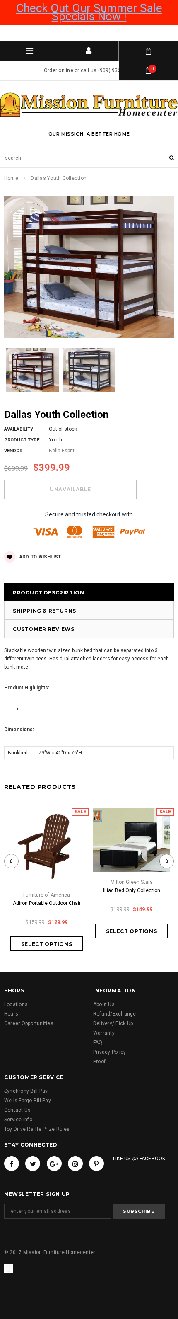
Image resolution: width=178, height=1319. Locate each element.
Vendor (13, 450)
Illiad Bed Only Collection (131, 890)
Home (11, 178)
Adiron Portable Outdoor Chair (47, 903)
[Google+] (54, 1163)
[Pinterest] (96, 1163)
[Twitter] (32, 1163)
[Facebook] (11, 1163)
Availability (18, 429)
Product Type (21, 440)
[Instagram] (75, 1163)
